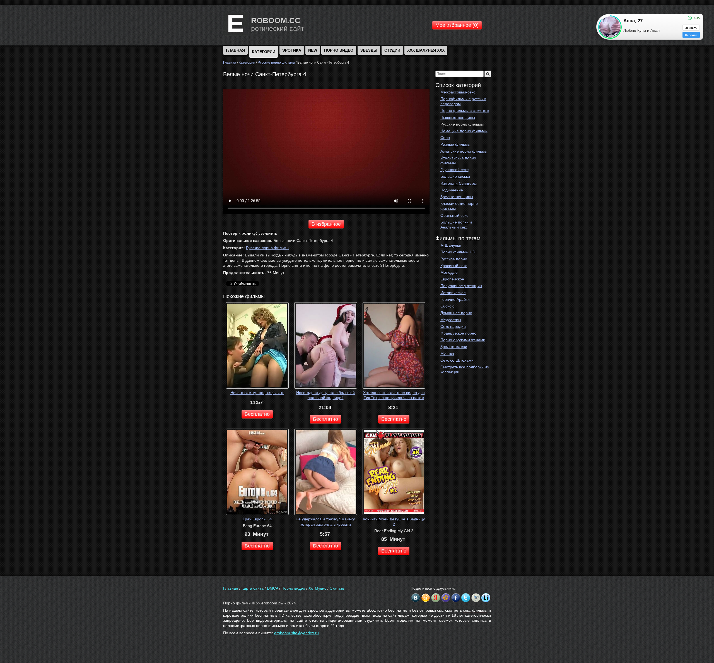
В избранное (326, 224)
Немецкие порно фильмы (464, 131)
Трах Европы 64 (257, 519)
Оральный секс (454, 215)
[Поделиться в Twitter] (465, 597)
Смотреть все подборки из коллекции (464, 369)
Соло (445, 137)
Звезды (368, 50)
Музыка (447, 353)
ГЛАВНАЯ (235, 50)
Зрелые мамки (453, 346)
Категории (263, 51)
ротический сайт (277, 28)
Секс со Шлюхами (457, 360)
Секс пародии (453, 326)
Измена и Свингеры (458, 183)
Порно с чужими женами (462, 340)
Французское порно (458, 333)
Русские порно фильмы (462, 124)
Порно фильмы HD (457, 252)
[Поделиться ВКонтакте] (415, 597)
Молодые (449, 272)
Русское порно (453, 259)
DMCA (272, 588)
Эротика (291, 50)
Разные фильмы (455, 144)
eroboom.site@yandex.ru (296, 633)
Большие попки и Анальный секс (456, 224)
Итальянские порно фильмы (458, 160)
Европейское (452, 279)
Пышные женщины (457, 117)
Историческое (453, 292)
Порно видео (338, 50)
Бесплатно (257, 414)
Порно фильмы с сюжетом (464, 110)
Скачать (337, 588)
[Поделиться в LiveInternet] (485, 597)
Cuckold (447, 306)
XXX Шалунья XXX (426, 50)
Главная (230, 588)
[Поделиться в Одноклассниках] (425, 597)
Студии (392, 50)
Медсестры (450, 320)
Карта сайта (253, 588)
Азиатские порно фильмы (464, 151)
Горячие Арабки (455, 299)
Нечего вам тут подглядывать (257, 392)
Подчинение (451, 190)
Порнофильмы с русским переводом (463, 101)
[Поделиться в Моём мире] (445, 597)
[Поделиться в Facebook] (455, 597)
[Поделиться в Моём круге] (435, 597)
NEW (312, 50)
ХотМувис (317, 588)
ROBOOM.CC (275, 20)
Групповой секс (454, 169)
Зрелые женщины (456, 196)
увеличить (268, 233)
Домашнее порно (456, 313)
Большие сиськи (455, 176)
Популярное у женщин (461, 286)
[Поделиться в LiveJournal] (475, 597)
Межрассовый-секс (457, 92)
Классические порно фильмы (459, 206)
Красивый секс (453, 265)
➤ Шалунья (450, 245)
